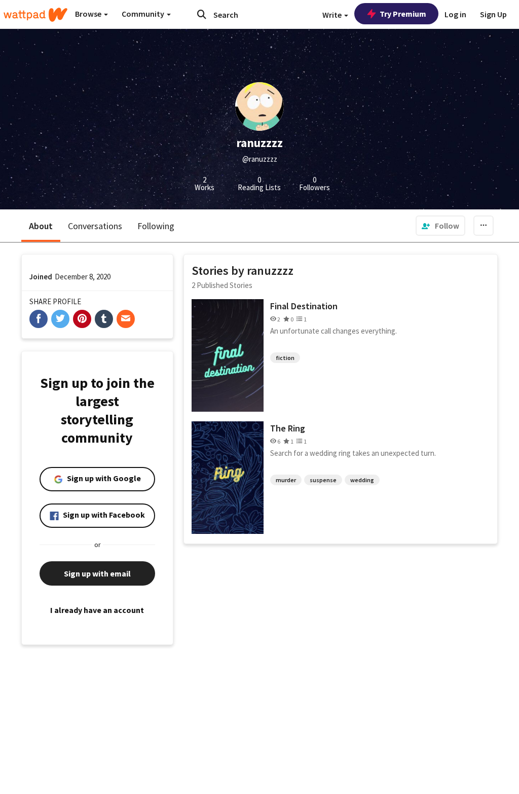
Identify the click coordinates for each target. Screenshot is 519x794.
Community (144, 14)
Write (332, 15)
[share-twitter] (60, 319)
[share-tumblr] (104, 319)
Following (155, 226)
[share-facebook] (38, 319)
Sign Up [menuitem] (493, 14)
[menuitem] (440, 225)
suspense (323, 480)
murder (286, 480)
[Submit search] (201, 14)
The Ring (287, 428)
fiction (285, 358)
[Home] (35, 14)
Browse (89, 14)
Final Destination (304, 306)
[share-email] (126, 319)
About (41, 226)
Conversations (95, 226)
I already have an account (97, 610)
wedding (362, 480)
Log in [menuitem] (455, 14)
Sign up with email (97, 573)
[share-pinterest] (82, 319)
